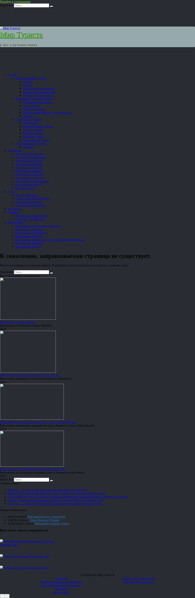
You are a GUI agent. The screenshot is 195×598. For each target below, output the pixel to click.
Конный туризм (33, 136)
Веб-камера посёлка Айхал (52, 523)
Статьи (12, 74)
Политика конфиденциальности (61, 581)
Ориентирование (34, 109)
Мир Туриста (21, 34)
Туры (11, 191)
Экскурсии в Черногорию (32, 181)
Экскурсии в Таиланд (29, 174)
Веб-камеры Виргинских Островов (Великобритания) (50, 239)
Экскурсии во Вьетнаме (30, 157)
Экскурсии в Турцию (29, 177)
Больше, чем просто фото (138, 578)
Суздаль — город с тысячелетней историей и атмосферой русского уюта (55, 503)
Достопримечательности (39, 88)
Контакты (14, 208)
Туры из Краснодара (28, 202)
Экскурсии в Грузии (28, 160)
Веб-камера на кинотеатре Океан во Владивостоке (33, 469)
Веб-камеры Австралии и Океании (38, 226)
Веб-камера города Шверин (18, 322)
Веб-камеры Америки (29, 229)
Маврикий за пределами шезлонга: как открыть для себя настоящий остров (56, 493)
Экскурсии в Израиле (29, 164)
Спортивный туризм (28, 119)
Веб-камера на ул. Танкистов (46, 516)
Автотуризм (31, 122)
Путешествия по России (38, 95)
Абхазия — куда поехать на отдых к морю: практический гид (47, 489)
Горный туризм (33, 133)
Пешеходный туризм (36, 140)
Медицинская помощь (37, 102)
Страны (28, 81)
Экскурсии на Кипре (28, 167)
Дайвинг (28, 147)
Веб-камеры (15, 222)
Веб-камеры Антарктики (31, 232)
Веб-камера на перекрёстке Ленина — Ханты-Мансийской (38, 422)
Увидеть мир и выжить (138, 581)
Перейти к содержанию (15, 1)
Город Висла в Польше (44, 520)
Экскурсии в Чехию (28, 184)
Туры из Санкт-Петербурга (32, 198)
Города (27, 85)
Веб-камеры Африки (28, 236)
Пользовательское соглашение (61, 585)
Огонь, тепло (31, 105)
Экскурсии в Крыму (28, 171)
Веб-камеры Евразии (28, 243)
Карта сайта (61, 592)
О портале (61, 578)
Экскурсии (15, 150)
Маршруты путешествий (39, 92)
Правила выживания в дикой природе (47, 112)
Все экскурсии (24, 188)
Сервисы (13, 212)
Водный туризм (33, 129)
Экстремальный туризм (30, 143)
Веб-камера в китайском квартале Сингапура (29, 375)
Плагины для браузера (29, 219)
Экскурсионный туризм (30, 78)
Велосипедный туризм (37, 126)
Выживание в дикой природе (34, 98)
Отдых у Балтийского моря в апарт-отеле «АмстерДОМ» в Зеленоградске (56, 500)
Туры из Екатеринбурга (30, 205)
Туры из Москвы (26, 195)
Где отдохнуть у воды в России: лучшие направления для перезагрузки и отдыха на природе (68, 496)
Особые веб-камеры (28, 246)
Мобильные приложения (31, 215)
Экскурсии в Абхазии (29, 153)
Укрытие (28, 116)
